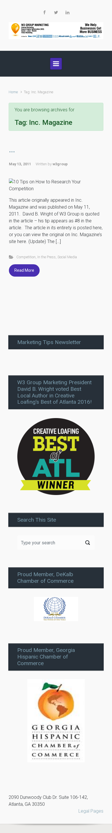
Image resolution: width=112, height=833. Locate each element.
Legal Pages (90, 811)
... (12, 149)
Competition (26, 257)
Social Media (67, 257)
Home (13, 92)
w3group (60, 164)
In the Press (46, 257)
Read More (24, 270)
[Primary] (56, 64)
